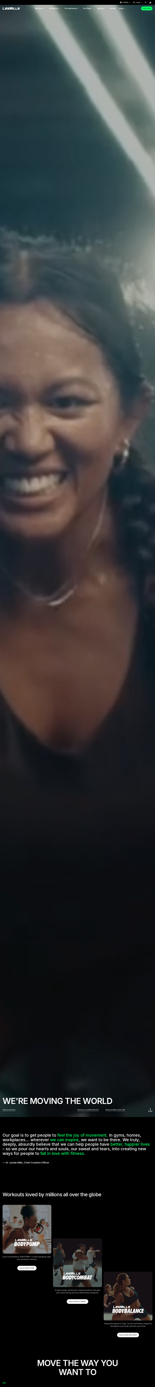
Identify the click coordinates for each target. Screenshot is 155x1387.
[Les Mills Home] (11, 8)
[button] (125, 2)
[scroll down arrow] (150, 1109)
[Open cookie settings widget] (4, 1383)
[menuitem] (40, 8)
